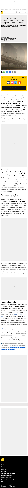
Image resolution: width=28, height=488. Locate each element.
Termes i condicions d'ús (8, 473)
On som (3, 467)
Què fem (3, 464)
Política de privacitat (6, 475)
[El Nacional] (2, 12)
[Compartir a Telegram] (7, 72)
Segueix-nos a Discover (6, 9)
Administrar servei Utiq (7, 482)
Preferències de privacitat (8, 479)
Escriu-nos (4, 469)
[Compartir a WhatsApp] (4, 72)
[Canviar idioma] (22, 12)
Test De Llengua (15, 9)
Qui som (3, 462)
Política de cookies (6, 477)
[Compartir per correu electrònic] (12, 72)
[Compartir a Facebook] (10, 72)
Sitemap (3, 471)
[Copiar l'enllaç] (15, 72)
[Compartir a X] (2, 72)
